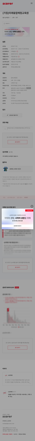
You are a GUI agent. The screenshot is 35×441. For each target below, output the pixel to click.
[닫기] (32, 206)
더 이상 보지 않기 (5, 231)
